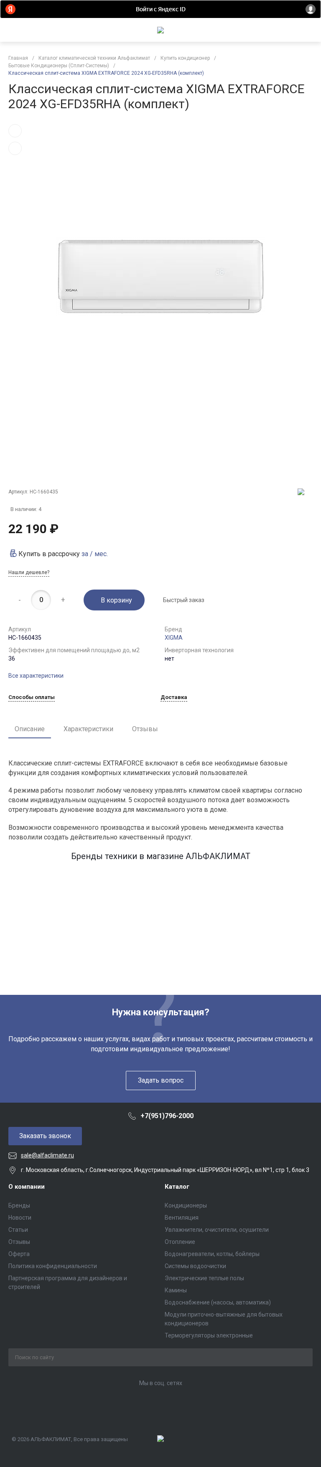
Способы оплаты (31, 697)
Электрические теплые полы (204, 1278)
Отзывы (145, 729)
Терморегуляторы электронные (209, 1335)
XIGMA (174, 637)
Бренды (19, 1205)
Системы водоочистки (195, 1266)
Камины (176, 1290)
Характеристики (88, 729)
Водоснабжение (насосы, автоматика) (218, 1302)
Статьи (18, 1229)
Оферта (19, 1254)
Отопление (180, 1241)
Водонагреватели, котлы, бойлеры (212, 1254)
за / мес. (95, 554)
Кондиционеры (186, 1205)
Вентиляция (182, 1217)
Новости (19, 1217)
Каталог (177, 1186)
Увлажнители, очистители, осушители (217, 1229)
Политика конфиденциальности (52, 1266)
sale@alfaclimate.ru (47, 1155)
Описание (30, 729)
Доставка (173, 697)
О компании (26, 1186)
